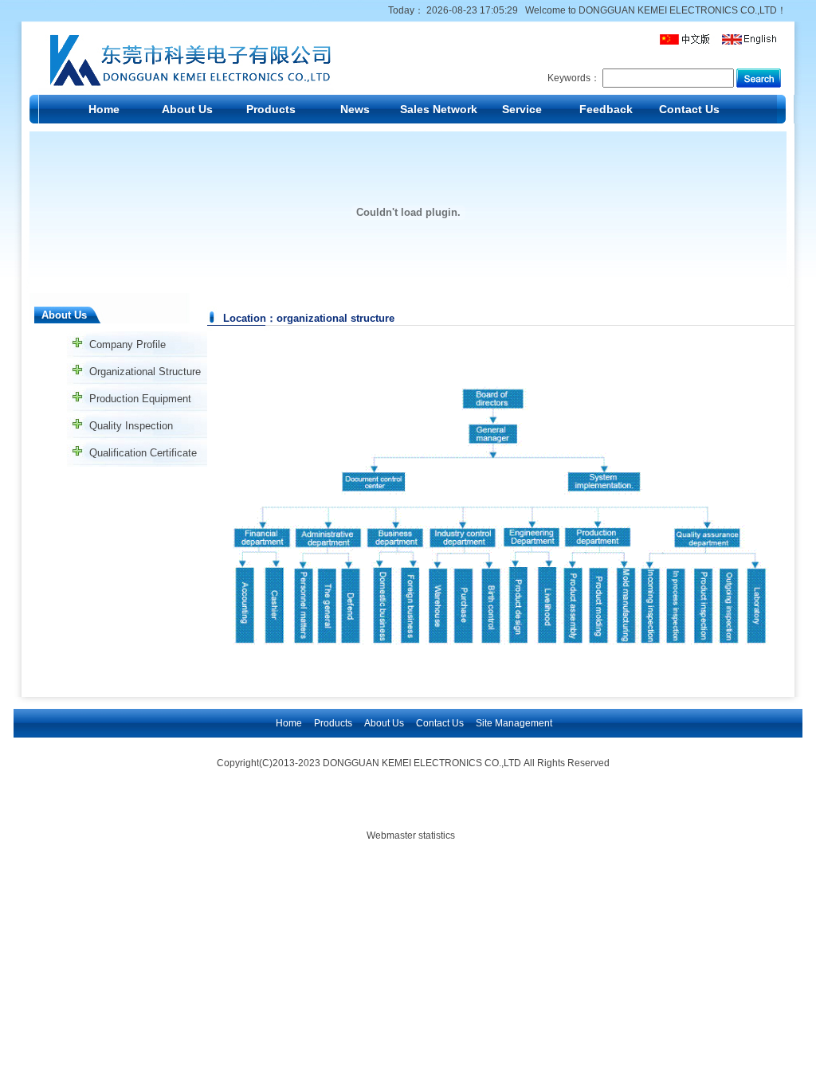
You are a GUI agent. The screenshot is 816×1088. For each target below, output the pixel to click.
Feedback (606, 109)
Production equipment (140, 399)
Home (104, 109)
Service (522, 109)
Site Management (514, 723)
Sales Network (438, 109)
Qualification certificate (143, 453)
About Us (187, 109)
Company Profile (127, 344)
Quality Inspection (131, 426)
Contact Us (689, 109)
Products (271, 109)
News (355, 109)
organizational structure (145, 372)
